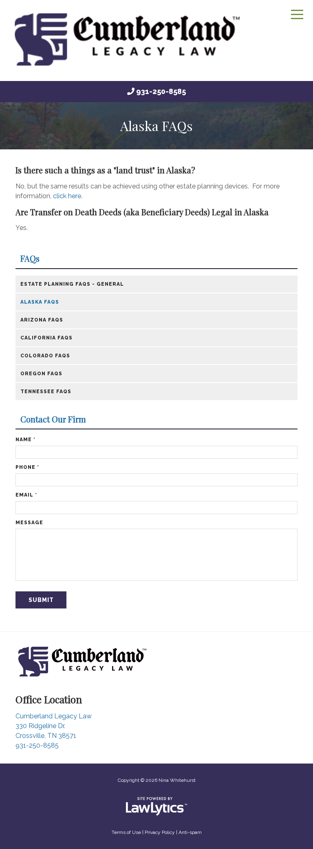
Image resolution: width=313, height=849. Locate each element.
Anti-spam (190, 832)
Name (25, 439)
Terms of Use (126, 832)
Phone (27, 467)
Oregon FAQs (41, 373)
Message (29, 522)
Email (26, 495)
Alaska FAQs (39, 302)
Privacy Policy (160, 832)
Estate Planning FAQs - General (72, 284)
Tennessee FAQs (45, 391)
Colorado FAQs (45, 356)
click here (67, 196)
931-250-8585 (161, 91)
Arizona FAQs (41, 320)
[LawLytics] (156, 806)
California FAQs (46, 338)
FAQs (30, 258)
